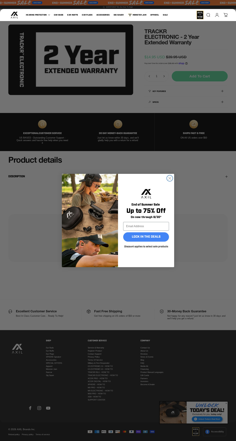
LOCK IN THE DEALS (146, 237)
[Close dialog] (170, 178)
